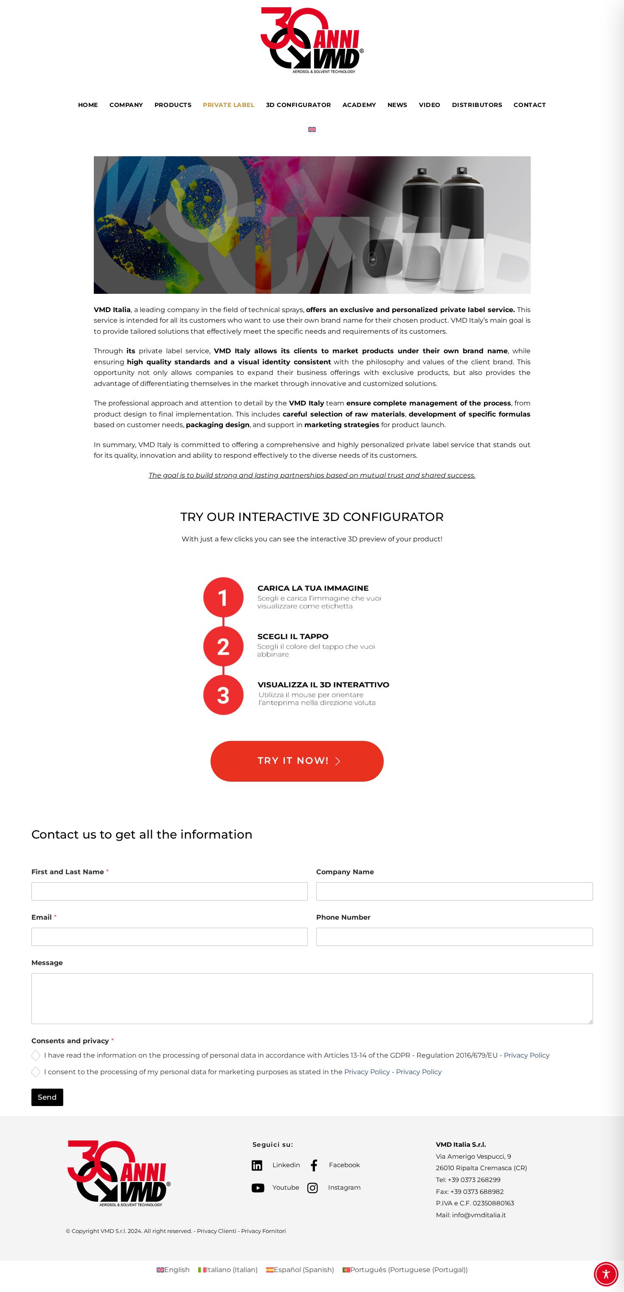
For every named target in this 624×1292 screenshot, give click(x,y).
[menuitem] (311, 131)
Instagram (343, 1187)
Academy (359, 104)
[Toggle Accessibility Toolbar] (606, 1274)
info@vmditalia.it (479, 1215)
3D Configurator (298, 104)
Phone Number (343, 917)
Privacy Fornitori (263, 1230)
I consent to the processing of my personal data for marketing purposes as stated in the (243, 1072)
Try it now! (293, 760)
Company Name (345, 872)
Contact (530, 104)
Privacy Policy (527, 1055)
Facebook (343, 1165)
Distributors (477, 104)
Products (173, 104)
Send (47, 1097)
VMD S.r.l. (113, 1230)
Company (126, 104)
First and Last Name (70, 872)
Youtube (285, 1187)
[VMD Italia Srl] (312, 70)
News (398, 104)
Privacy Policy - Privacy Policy (393, 1072)
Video (430, 104)
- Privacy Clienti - (217, 1230)
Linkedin (285, 1165)
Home (88, 104)
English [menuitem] (177, 1270)
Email (43, 917)
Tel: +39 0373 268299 (468, 1180)
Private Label (228, 104)
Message (47, 963)
